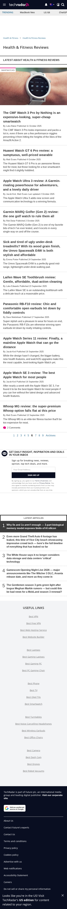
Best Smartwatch (33, 703)
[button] (62, 4)
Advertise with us (13, 861)
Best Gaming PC (33, 663)
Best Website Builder (33, 636)
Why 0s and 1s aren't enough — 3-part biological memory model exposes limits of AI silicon (35, 527)
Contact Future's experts (16, 827)
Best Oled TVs (33, 697)
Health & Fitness (10, 38)
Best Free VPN (33, 623)
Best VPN (33, 616)
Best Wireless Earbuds (33, 730)
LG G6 (47, 12)
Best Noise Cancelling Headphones (33, 723)
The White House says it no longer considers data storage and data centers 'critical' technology (33, 558)
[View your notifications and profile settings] (46, 5)
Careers (8, 882)
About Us (8, 820)
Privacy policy (11, 848)
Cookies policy (11, 854)
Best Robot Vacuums (33, 770)
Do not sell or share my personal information (27, 888)
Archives (50, 435)
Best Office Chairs (33, 737)
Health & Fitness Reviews (34, 38)
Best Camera (33, 750)
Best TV (33, 690)
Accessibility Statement (16, 875)
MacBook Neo (27, 12)
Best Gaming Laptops (33, 656)
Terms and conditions (15, 841)
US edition (26, 900)
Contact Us (9, 834)
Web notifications (13, 868)
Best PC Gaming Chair (33, 670)
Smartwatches (8, 70)
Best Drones (33, 764)
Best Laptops (33, 649)
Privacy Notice (44, 483)
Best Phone (33, 683)
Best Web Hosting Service (33, 630)
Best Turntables (33, 716)
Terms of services (42, 481)
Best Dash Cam (33, 757)
